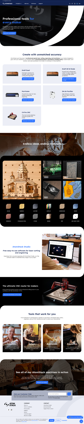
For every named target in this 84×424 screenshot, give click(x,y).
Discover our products (9, 33)
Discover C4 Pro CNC (28, 121)
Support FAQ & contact (48, 408)
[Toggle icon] (70, 4)
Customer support (27, 413)
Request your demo (42, 382)
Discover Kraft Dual (28, 78)
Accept (51, 420)
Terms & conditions (28, 406)
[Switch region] (77, 4)
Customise (64, 420)
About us (26, 405)
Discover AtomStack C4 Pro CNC (12, 294)
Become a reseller (27, 415)
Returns (25, 412)
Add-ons (26, 3)
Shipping (25, 410)
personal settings (35, 420)
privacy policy (57, 397)
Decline (58, 420)
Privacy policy (27, 408)
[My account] (72, 3)
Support (41, 3)
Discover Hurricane (28, 100)
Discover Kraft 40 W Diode (68, 79)
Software (33, 3)
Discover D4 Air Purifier (69, 100)
